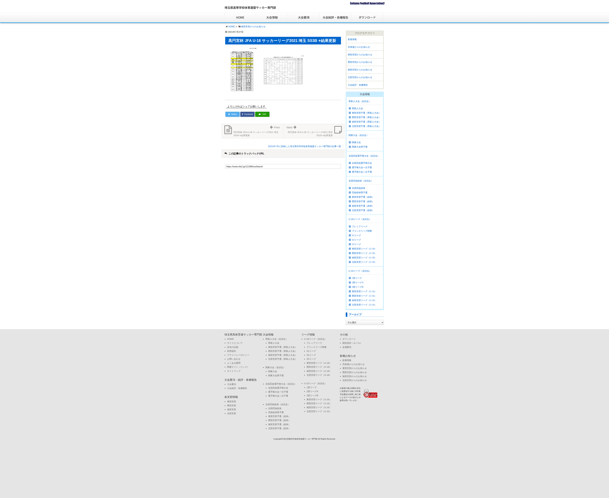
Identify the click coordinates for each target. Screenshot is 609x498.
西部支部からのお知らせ (360, 62)
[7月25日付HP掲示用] (242, 70)
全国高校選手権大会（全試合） (364, 156)
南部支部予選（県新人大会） (366, 122)
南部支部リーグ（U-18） (364, 257)
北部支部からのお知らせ (360, 77)
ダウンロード (349, 339)
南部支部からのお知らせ (253, 26)
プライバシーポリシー (238, 355)
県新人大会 (357, 108)
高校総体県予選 (359, 192)
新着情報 (352, 39)
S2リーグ (356, 240)
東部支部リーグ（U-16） (364, 291)
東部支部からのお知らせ (360, 54)
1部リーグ (357, 278)
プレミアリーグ (359, 226)
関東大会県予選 (359, 147)
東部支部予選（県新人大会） (366, 113)
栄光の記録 (232, 347)
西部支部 (231, 405)
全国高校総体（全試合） (361, 180)
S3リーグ (356, 244)
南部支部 (231, 409)
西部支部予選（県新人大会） (366, 117)
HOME (231, 26)
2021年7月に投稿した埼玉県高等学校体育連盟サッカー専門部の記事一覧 (304, 146)
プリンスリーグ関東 (362, 231)
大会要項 (231, 384)
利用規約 (231, 351)
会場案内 (346, 347)
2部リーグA (357, 282)
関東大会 (356, 142)
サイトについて (235, 343)
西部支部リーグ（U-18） (364, 253)
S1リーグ (356, 235)
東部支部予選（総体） (363, 197)
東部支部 (231, 401)
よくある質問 (233, 363)
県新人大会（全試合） (360, 101)
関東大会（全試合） (359, 135)
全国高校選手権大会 (362, 163)
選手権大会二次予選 (362, 172)
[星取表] (283, 70)
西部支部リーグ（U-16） (364, 296)
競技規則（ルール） (352, 343)
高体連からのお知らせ (359, 47)
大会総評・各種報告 (358, 85)
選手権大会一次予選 (362, 167)
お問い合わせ (233, 359)
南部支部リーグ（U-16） (364, 300)
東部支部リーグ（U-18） (364, 249)
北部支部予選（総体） (363, 210)
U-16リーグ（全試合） (360, 271)
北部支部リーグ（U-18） (364, 262)
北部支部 (231, 413)
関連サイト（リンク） (238, 367)
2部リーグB (357, 287)
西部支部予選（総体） (363, 201)
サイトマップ (233, 371)
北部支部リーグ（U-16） (364, 305)
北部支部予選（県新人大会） (366, 126)
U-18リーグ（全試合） (360, 219)
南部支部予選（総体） (363, 206)
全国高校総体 (358, 188)
